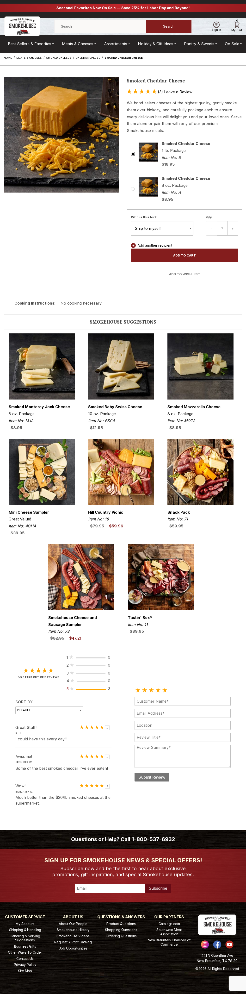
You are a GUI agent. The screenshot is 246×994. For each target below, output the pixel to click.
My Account (25, 924)
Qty (209, 217)
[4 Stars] (158, 690)
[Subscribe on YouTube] (229, 944)
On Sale (232, 43)
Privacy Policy (25, 965)
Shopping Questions (121, 930)
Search (168, 26)
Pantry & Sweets (199, 43)
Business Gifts (25, 946)
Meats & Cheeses (77, 43)
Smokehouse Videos (73, 936)
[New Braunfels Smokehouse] (22, 26)
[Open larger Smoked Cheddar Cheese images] (61, 138)
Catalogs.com (169, 924)
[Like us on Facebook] (217, 944)
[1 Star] (138, 690)
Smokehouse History (73, 930)
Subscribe (158, 888)
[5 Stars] (164, 690)
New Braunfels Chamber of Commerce (169, 942)
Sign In (216, 29)
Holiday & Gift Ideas (155, 43)
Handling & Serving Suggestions (25, 938)
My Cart (236, 25)
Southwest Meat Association (169, 932)
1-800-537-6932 (153, 839)
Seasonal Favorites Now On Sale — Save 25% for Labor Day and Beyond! (123, 8)
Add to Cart (184, 255)
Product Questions (121, 924)
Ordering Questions (121, 936)
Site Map (25, 971)
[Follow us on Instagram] (205, 944)
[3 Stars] (151, 690)
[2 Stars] (144, 690)
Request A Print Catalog (73, 942)
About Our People (73, 924)
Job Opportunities (73, 948)
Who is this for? (144, 217)
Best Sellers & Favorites (29, 43)
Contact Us (25, 958)
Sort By (24, 702)
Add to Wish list (184, 274)
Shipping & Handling (25, 930)
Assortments (115, 43)
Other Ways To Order (25, 952)
